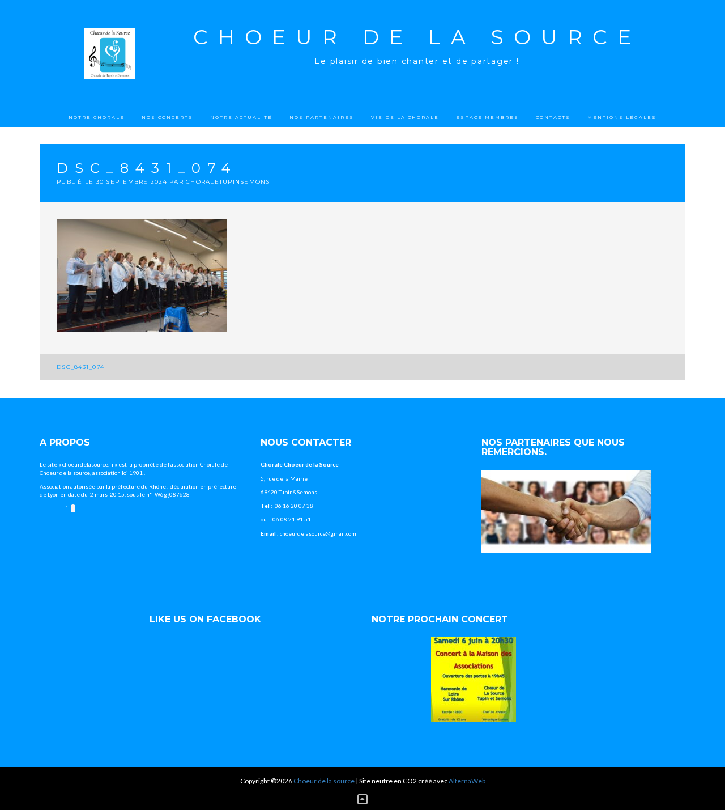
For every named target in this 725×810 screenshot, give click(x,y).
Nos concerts (167, 117)
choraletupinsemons (228, 181)
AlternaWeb (467, 781)
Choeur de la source (417, 36)
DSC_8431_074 (80, 367)
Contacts (553, 117)
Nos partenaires (321, 117)
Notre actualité (241, 117)
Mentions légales (621, 117)
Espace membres (487, 117)
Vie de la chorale (405, 117)
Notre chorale (97, 117)
